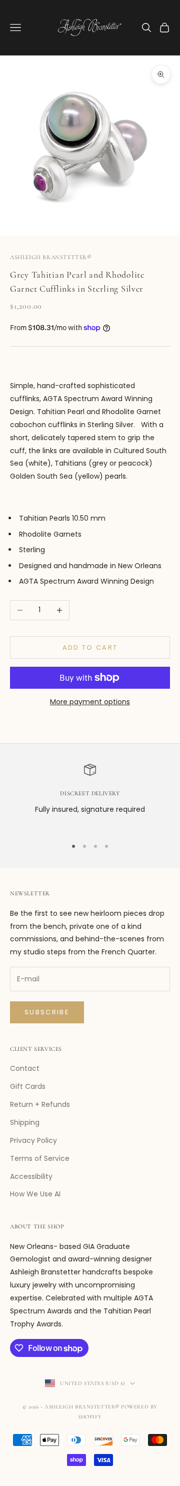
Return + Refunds (40, 1104)
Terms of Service (40, 1158)
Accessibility (31, 1176)
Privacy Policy (33, 1140)
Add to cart (90, 647)
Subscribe (47, 1012)
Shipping (25, 1122)
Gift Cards (28, 1086)
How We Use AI (35, 1194)
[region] (90, 796)
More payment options (90, 702)
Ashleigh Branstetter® (51, 257)
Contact (25, 1068)
